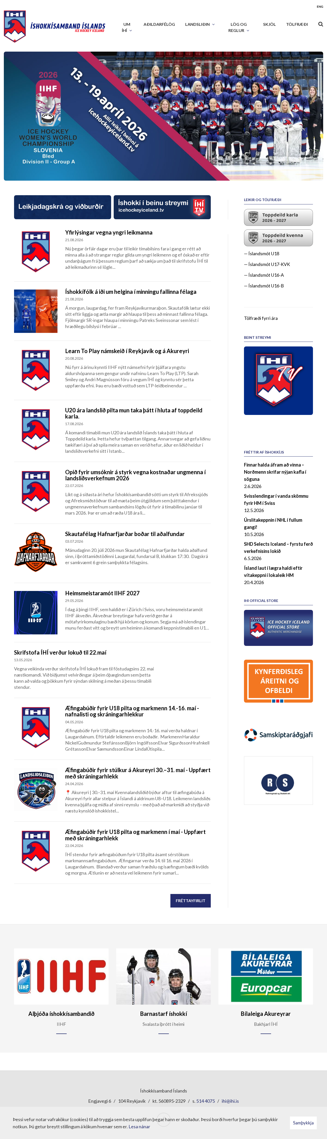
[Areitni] (278, 680)
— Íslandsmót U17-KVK (267, 264)
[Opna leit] (320, 23)
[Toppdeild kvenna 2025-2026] (278, 237)
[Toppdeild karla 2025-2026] (278, 216)
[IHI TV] (278, 380)
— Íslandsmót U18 (261, 253)
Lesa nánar (139, 1126)
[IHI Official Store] (278, 627)
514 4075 (205, 1101)
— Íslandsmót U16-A (264, 275)
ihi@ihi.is (230, 1101)
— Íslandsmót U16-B (264, 285)
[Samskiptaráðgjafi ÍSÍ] (278, 734)
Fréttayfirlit (190, 900)
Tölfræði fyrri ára (261, 318)
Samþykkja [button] (303, 1122)
